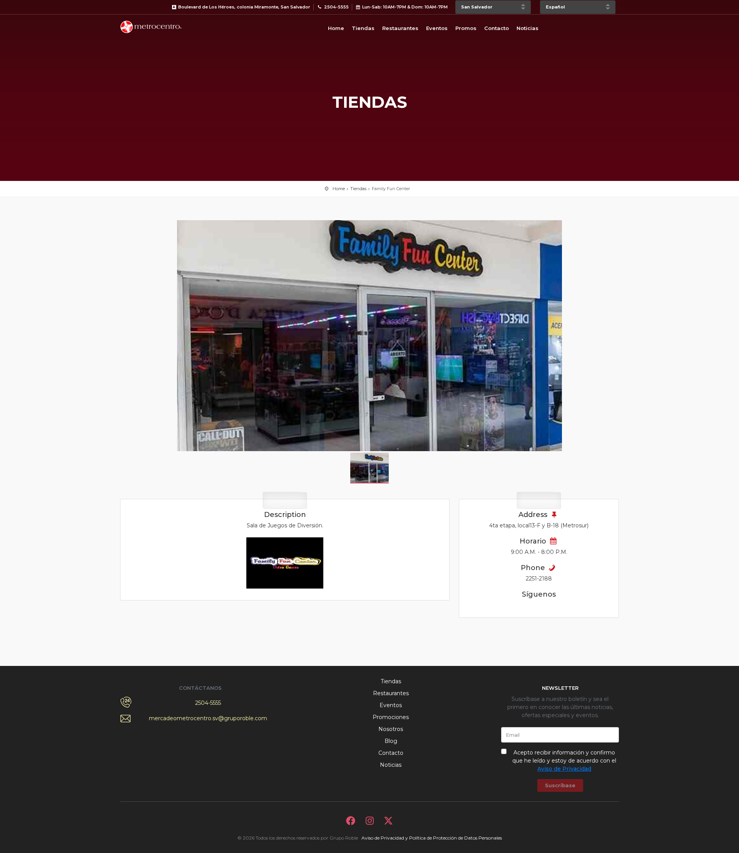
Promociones (391, 717)
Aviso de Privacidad (564, 768)
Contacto (496, 28)
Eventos (437, 28)
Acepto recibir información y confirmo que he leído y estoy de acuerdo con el (564, 760)
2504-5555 (208, 702)
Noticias (527, 28)
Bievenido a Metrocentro (151, 26)
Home (336, 28)
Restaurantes (400, 28)
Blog (391, 741)
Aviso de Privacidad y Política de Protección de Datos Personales (431, 838)
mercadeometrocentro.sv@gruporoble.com (208, 718)
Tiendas (363, 28)
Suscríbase (560, 785)
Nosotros (390, 729)
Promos (466, 28)
